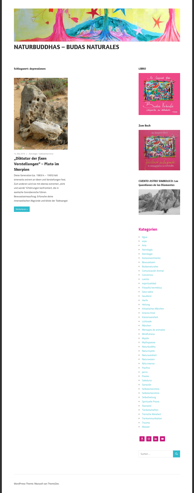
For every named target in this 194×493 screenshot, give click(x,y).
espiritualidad (149, 283)
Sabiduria (147, 380)
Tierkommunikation (152, 418)
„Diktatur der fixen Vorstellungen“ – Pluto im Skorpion (36, 164)
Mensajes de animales (153, 330)
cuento (145, 279)
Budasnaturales (150, 266)
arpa (144, 241)
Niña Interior (148, 363)
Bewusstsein (148, 262)
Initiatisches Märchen (153, 308)
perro (145, 372)
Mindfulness (148, 334)
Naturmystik (148, 351)
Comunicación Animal (153, 271)
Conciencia (147, 275)
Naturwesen (148, 359)
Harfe (145, 300)
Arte (144, 245)
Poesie (145, 376)
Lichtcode (147, 321)
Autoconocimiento (151, 258)
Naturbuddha (149, 346)
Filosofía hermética (152, 287)
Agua (144, 237)
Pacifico (146, 368)
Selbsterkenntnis (46, 153)
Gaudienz (147, 296)
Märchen (146, 325)
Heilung (146, 304)
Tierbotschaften (150, 410)
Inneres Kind (148, 313)
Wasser (146, 427)
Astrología (147, 249)
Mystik (145, 338)
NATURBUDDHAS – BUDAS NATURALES (66, 47)
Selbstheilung (149, 397)
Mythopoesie (148, 342)
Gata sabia (147, 292)
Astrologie (33, 153)
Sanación (146, 384)
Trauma (146, 422)
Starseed (146, 406)
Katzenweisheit (150, 317)
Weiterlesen (21, 209)
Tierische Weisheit (151, 414)
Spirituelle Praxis (150, 401)
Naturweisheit (149, 355)
